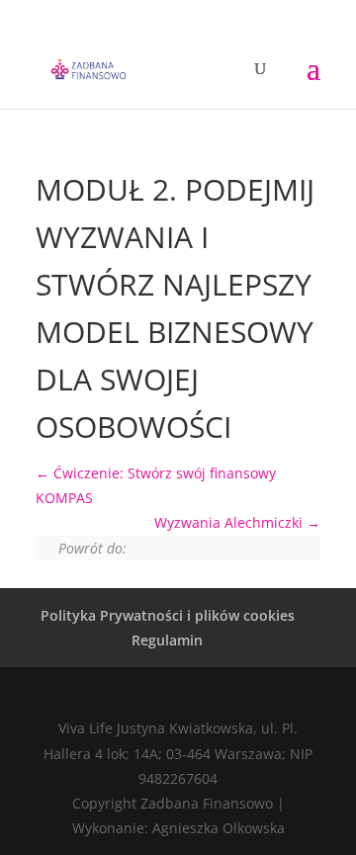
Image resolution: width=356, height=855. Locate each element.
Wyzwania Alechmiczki (230, 522)
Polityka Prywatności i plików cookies (168, 615)
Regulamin (167, 640)
